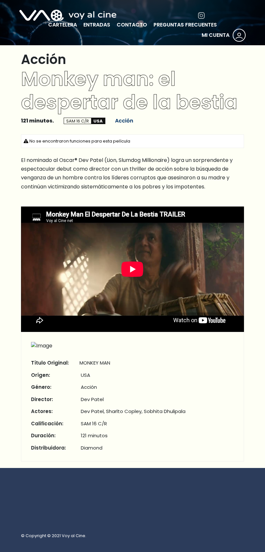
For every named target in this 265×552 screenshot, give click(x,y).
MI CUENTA (215, 35)
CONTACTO (132, 24)
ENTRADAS (96, 24)
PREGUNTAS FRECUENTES (185, 24)
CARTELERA (62, 24)
